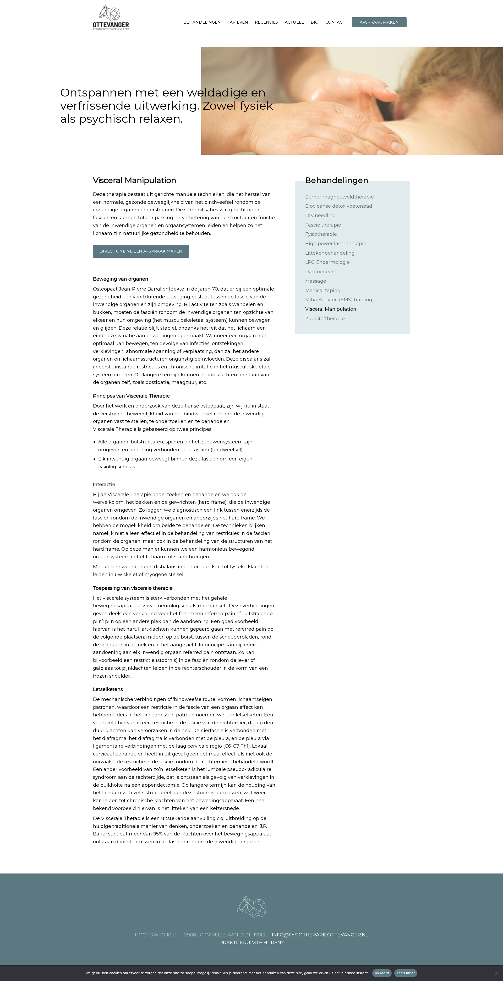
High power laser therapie (335, 243)
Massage (315, 281)
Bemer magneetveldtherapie (339, 197)
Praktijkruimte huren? (252, 943)
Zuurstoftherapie (325, 318)
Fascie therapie (323, 225)
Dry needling (320, 215)
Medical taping (323, 290)
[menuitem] (202, 22)
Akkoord (382, 973)
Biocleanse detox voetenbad (338, 206)
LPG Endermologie (327, 262)
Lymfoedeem (321, 272)
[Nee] (496, 973)
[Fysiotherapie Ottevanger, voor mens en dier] (111, 17)
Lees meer (406, 973)
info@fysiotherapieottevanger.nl (320, 935)
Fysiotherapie (321, 234)
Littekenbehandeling (330, 253)
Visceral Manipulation (330, 309)
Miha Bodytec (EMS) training (338, 300)
